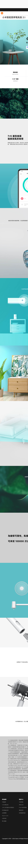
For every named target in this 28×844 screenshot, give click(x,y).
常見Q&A (21, 804)
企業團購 (4, 813)
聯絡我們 (21, 810)
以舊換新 (4, 818)
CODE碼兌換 (5, 804)
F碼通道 (4, 802)
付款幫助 (21, 802)
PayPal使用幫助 (23, 807)
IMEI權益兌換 (5, 810)
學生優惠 (4, 821)
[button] (25, 17)
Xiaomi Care (5, 815)
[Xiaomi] (2, 13)
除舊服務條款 (22, 813)
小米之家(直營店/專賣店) (8, 807)
